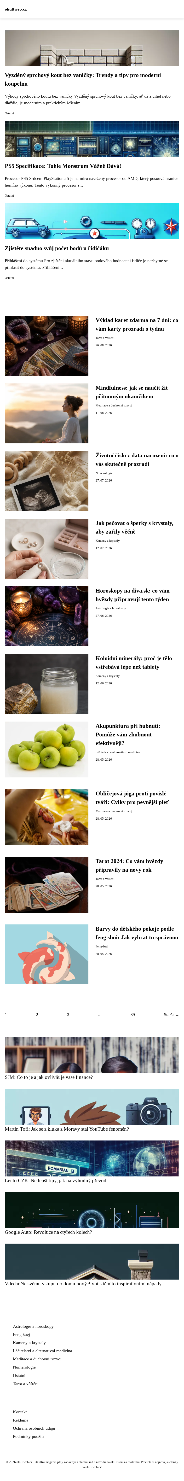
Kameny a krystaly (108, 540)
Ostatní (9, 113)
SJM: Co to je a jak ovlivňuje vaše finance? (49, 1077)
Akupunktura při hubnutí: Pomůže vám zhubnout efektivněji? (128, 734)
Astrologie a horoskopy (111, 608)
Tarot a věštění (105, 338)
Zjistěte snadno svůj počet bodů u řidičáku (57, 248)
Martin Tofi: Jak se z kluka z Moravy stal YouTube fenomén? (67, 1129)
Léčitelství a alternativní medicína (118, 752)
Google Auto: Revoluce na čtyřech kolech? (48, 1232)
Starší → (171, 1014)
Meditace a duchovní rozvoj (114, 405)
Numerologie (104, 473)
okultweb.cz (16, 9)
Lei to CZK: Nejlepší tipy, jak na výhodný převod (55, 1180)
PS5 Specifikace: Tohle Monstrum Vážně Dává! (63, 166)
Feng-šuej (102, 946)
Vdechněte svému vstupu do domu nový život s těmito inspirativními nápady (83, 1283)
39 (133, 1014)
